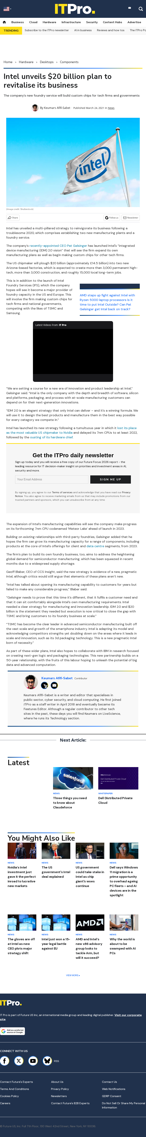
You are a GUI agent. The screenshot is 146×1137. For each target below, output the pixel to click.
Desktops (47, 62)
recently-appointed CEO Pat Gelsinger (58, 246)
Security (92, 22)
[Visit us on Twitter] (18, 1060)
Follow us (113, 217)
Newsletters (59, 1096)
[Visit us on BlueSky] (46, 1060)
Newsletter (132, 217)
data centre (95, 546)
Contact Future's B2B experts (70, 1103)
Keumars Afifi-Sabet (57, 108)
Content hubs (112, 22)
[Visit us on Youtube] (32, 1060)
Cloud (33, 22)
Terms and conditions (14, 1089)
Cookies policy (9, 1096)
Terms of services (62, 492)
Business (17, 22)
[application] (73, 351)
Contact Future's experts (16, 1082)
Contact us (109, 1082)
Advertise (134, 22)
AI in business (83, 30)
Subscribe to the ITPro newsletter (47, 30)
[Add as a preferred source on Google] (12, 1031)
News (111, 108)
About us (57, 1082)
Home (8, 62)
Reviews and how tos (110, 30)
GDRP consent (111, 1096)
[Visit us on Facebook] (4, 1060)
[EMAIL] (55, 685)
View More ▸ (73, 975)
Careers (5, 1103)
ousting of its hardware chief (51, 437)
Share (15, 217)
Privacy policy (60, 1089)
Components (69, 62)
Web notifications (113, 1089)
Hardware (49, 22)
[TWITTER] (45, 685)
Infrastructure (71, 22)
